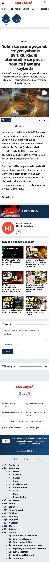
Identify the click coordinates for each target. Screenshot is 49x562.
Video (12, 504)
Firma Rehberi (16, 510)
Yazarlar (13, 507)
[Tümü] (45, 366)
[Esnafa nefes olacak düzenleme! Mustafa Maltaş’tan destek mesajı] (36, 277)
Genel (5, 9)
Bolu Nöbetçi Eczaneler (9, 405)
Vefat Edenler (20, 488)
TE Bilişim (30, 451)
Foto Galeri (14, 500)
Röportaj (13, 516)
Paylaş (7, 120)
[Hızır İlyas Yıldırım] (8, 228)
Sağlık (26, 9)
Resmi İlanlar (19, 497)
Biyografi (13, 520)
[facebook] (14, 459)
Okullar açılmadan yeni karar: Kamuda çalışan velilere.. (36, 312)
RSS (6, 441)
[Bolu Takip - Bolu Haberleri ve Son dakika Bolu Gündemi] (23, 3)
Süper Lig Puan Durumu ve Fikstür (29, 549)
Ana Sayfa (14, 465)
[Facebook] (20, 394)
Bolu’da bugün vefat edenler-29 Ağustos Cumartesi (11, 262)
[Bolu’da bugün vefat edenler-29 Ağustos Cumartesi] (12, 252)
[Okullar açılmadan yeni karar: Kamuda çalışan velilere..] (36, 302)
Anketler (13, 523)
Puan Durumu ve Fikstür (14, 422)
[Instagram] (29, 394)
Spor (34, 9)
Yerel (15, 491)
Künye (12, 526)
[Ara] (45, 3)
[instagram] (39, 459)
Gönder (7, 352)
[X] (24, 394)
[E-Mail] (18, 232)
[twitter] (26, 459)
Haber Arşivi (34, 428)
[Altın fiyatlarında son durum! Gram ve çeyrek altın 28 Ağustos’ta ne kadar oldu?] (36, 252)
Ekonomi (15, 9)
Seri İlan (13, 513)
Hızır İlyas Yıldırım (24, 226)
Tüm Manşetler (35, 422)
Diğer (16, 494)
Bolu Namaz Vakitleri (13, 413)
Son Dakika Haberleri (12, 428)
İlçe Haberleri (20, 484)
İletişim (12, 529)
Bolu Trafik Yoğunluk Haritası (35, 414)
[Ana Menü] (3, 3)
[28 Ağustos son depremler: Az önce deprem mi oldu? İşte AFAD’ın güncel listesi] (12, 277)
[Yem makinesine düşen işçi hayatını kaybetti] (12, 302)
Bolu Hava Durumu (36, 404)
